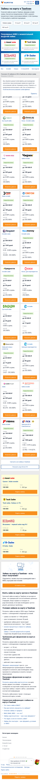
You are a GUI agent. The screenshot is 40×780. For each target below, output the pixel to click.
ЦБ (25, 2)
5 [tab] (22, 757)
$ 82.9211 (30, 2)
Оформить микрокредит (10, 665)
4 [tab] (20, 757)
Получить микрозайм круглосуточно (15, 682)
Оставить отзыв (20, 585)
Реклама (9, 765)
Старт (23, 309)
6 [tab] (24, 757)
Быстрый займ (6, 121)
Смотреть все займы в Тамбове (20, 462)
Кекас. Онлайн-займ (28, 121)
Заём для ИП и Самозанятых (26, 425)
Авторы (27, 767)
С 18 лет (5, 746)
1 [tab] (14, 757)
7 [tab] (26, 757)
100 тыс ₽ (5, 27)
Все (2, 69)
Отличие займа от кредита (13, 711)
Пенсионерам (6, 740)
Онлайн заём (26, 234)
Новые (16, 69)
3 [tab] (18, 757)
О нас (3, 765)
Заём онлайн (26, 196)
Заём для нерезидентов (29, 347)
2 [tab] (16, 757)
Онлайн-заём (6, 234)
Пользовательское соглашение (12, 767)
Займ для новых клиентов (7, 348)
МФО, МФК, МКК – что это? (13, 713)
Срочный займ (6, 309)
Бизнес (4, 737)
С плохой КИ (25, 69)
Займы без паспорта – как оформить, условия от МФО (20, 722)
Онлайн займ (6, 271)
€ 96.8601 (30, 4)
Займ (3, 158)
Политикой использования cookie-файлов (16, 89)
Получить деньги (10, 111)
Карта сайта (5, 770)
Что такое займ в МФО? (12, 705)
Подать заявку (20, 777)
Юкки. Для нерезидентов (30, 271)
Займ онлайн (26, 158)
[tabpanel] (19, 741)
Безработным (6, 743)
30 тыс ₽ (26, 23)
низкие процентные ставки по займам (17, 627)
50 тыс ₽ (35, 23)
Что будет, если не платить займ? (15, 719)
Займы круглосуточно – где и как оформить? (19, 716)
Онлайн (8, 69)
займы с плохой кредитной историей (17, 632)
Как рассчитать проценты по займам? (17, 708)
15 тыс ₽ (17, 23)
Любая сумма (7, 23)
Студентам (5, 749)
